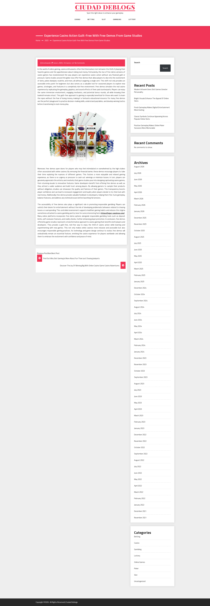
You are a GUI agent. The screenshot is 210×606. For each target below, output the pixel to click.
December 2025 (140, 217)
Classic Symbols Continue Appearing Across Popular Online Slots (151, 117)
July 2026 (137, 173)
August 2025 (139, 236)
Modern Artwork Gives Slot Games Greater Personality (150, 90)
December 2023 (140, 358)
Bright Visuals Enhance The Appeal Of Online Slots (151, 99)
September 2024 (140, 300)
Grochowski (46, 63)
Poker (136, 568)
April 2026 (138, 192)
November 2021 (140, 517)
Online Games (139, 562)
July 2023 (137, 390)
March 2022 (138, 492)
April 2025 (138, 262)
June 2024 (138, 319)
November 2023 (140, 364)
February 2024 (139, 345)
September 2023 (140, 377)
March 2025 (138, 268)
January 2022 (139, 504)
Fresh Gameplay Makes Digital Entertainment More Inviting (152, 108)
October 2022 (139, 447)
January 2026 (139, 211)
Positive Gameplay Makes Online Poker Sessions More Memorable (149, 126)
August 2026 (139, 166)
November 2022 (140, 441)
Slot (104, 19)
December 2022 (140, 434)
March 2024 (138, 339)
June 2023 (138, 396)
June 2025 (138, 249)
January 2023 (139, 428)
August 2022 (139, 460)
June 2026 (138, 179)
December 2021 (140, 511)
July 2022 (137, 466)
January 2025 (139, 281)
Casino (77, 19)
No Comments (80, 63)
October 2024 (139, 294)
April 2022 (138, 485)
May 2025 (138, 256)
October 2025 (139, 230)
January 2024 (139, 351)
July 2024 (137, 313)
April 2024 (138, 332)
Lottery (132, 19)
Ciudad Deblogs (105, 7)
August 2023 (139, 383)
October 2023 (139, 370)
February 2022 (139, 498)
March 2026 (138, 198)
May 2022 (138, 479)
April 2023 (138, 409)
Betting (91, 19)
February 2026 (139, 205)
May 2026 (138, 185)
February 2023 (139, 421)
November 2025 (140, 224)
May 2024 (138, 326)
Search (137, 62)
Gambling (117, 19)
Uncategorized (139, 581)
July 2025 (137, 243)
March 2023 (138, 415)
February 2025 (139, 275)
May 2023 (138, 402)
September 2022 (140, 453)
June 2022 (138, 473)
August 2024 (139, 307)
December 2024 (140, 287)
